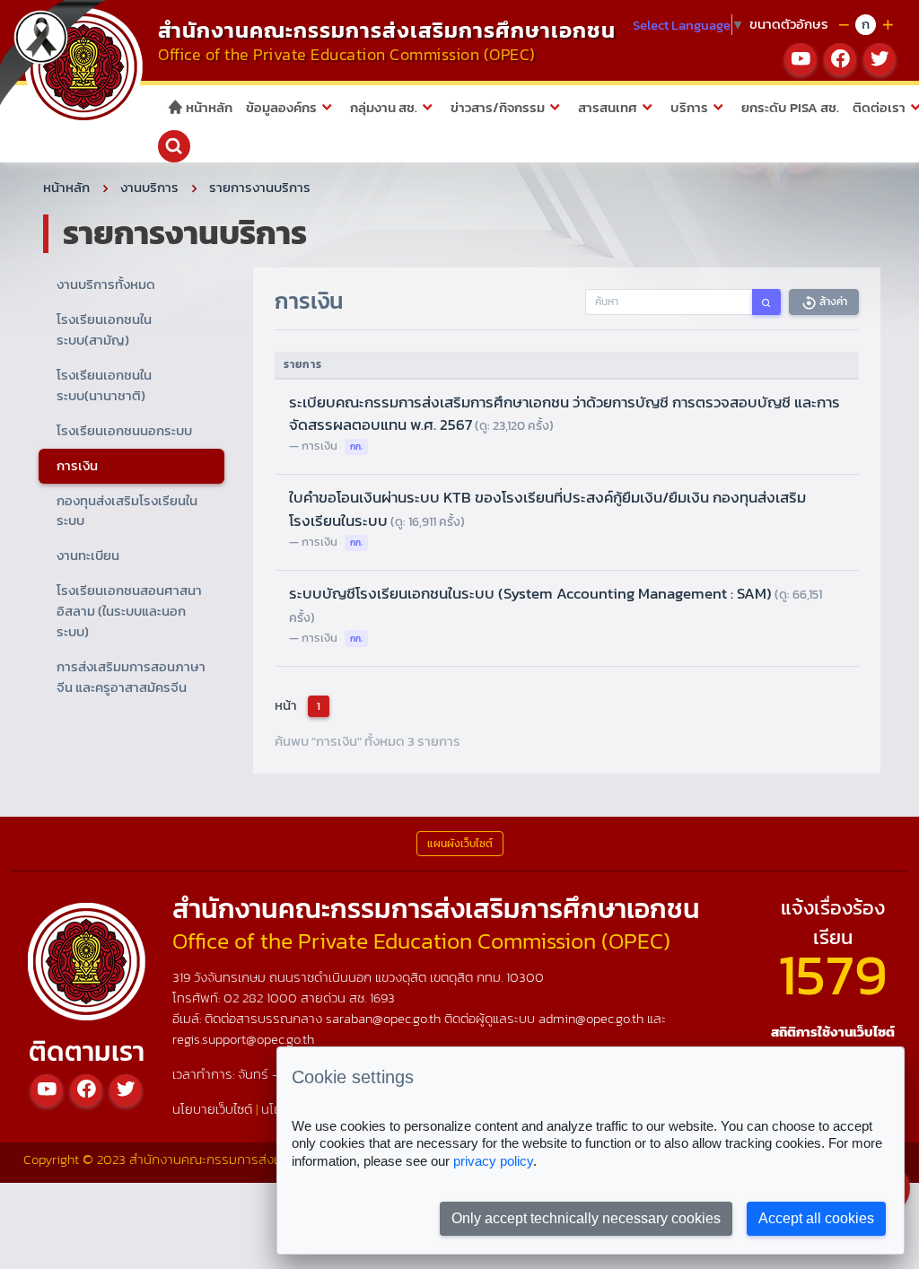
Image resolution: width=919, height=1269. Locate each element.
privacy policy (493, 1160)
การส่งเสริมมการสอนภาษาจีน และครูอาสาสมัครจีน (131, 676)
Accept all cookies (816, 1218)
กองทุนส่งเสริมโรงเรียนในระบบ (127, 510)
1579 (833, 974)
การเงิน (77, 465)
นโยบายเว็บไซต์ (212, 1108)
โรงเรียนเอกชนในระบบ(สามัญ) (104, 329)
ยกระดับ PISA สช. (790, 107)
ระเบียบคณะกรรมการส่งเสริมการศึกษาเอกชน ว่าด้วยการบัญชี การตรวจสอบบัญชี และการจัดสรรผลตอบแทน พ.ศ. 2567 (564, 413)
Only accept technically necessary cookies (586, 1218)
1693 (382, 997)
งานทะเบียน (88, 555)
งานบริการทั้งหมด (106, 284)
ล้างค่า (832, 301)
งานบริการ (149, 187)
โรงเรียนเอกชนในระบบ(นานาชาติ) (104, 385)
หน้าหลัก (207, 107)
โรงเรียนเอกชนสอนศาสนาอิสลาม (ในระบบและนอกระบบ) (129, 611)
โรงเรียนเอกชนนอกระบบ (124, 430)
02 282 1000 (262, 997)
